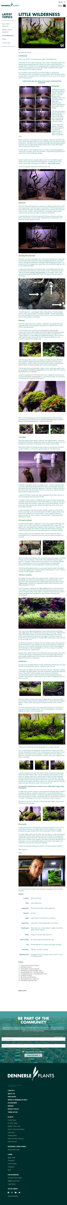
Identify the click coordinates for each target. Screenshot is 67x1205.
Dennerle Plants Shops (15, 1178)
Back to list (22, 991)
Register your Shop (14, 1181)
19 (45, 49)
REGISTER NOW (33, 1055)
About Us (11, 1094)
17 (42, 49)
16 (41, 49)
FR (64, 2)
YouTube (59, 889)
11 (33, 49)
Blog (9, 1170)
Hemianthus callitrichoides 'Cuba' (31, 970)
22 (50, 49)
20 (47, 49)
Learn (10, 1154)
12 (35, 49)
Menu (60, 6)
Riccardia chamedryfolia (33, 377)
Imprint (11, 1106)
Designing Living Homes (17, 1146)
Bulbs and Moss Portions (16, 1139)
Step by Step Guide (13, 1150)
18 (44, 49)
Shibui (4, 39)
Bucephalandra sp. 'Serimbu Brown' (32, 972)
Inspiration (11, 1167)
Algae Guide (11, 1157)
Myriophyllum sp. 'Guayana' (27, 372)
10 (32, 49)
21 (48, 49)
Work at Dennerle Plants (17, 1100)
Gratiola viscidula (33, 365)
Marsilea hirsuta (48, 335)
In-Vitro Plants (12, 1164)
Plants (10, 1117)
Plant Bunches (12, 1142)
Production (11, 1161)
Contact (11, 1090)
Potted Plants (12, 1120)
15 (39, 49)
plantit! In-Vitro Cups (14, 1126)
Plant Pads (11, 1132)
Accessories (12, 1103)
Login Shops (11, 1184)
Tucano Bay (6, 43)
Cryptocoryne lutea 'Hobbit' (30, 965)
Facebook (42, 889)
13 (36, 49)
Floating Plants (12, 1135)
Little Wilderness (8, 35)
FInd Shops (12, 1097)
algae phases (23, 583)
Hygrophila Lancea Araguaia (30, 969)
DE (62, 2)
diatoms (46, 588)
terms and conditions (37, 1052)
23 (51, 49)
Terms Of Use (12, 1112)
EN (59, 2)
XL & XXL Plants (13, 1123)
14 (38, 49)
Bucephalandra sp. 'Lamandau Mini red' (39, 421)
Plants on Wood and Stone (16, 1129)
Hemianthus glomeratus (37, 370)
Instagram (49, 889)
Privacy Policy (13, 1109)
